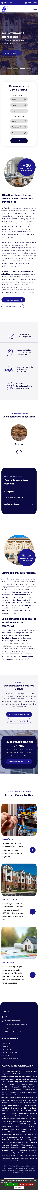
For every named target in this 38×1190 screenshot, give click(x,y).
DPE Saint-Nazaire (14, 1132)
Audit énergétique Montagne (11, 1079)
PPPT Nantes (13, 1105)
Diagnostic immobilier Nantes (25, 1166)
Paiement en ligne (8, 1043)
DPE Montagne (25, 1124)
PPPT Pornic (32, 1134)
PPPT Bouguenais (10, 1137)
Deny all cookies (27, 1184)
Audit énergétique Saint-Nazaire (21, 1121)
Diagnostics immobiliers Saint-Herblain (18, 1089)
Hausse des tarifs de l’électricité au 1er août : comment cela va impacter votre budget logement (13, 850)
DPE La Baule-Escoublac (11, 1142)
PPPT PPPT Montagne (16, 1113)
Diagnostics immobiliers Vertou (13, 1147)
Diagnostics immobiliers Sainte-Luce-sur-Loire (18, 1145)
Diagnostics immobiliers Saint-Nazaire (14, 1092)
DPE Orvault (30, 1142)
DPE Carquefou (29, 1087)
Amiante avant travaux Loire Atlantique (21, 1076)
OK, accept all (12, 1184)
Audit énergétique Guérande (17, 1118)
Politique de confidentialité (15, 1170)
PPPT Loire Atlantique (9, 1071)
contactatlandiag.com (13, 1021)
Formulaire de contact (10, 1059)
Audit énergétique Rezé (18, 1134)
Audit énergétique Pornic (11, 1100)
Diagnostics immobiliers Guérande (23, 1158)
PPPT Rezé (21, 1084)
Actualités (5, 1056)
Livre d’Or (5, 1046)
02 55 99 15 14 (10, 1017)
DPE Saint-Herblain (15, 1140)
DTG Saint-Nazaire (15, 1103)
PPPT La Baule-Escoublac (21, 1110)
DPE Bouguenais (29, 1140)
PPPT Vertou (25, 1071)
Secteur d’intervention (10, 1052)
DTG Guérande (12, 1124)
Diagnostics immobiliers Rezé (11, 1116)
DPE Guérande (30, 1113)
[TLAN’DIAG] (4, 9)
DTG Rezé (4, 1134)
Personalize (19, 1187)
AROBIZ (22, 1172)
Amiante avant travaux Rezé (10, 1161)
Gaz (19, 444)
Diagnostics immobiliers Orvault (26, 1082)
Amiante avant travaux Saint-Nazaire (22, 1097)
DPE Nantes (9, 1084)
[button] (9, 68)
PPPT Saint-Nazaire (28, 1132)
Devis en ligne (7, 1049)
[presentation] (17, 452)
